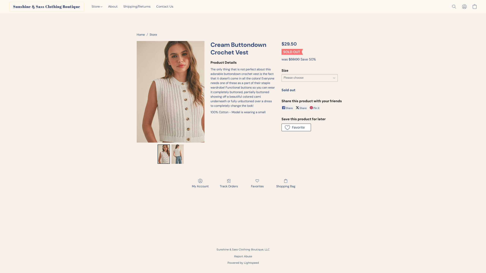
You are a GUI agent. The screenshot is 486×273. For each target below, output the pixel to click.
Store (96, 6)
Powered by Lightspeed (243, 262)
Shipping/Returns (137, 6)
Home (141, 35)
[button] (46, 6)
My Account (200, 186)
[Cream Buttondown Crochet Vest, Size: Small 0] (164, 154)
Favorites (257, 186)
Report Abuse (243, 256)
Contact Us (164, 6)
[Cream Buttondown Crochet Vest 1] (177, 154)
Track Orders (229, 186)
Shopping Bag (285, 186)
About (113, 6)
